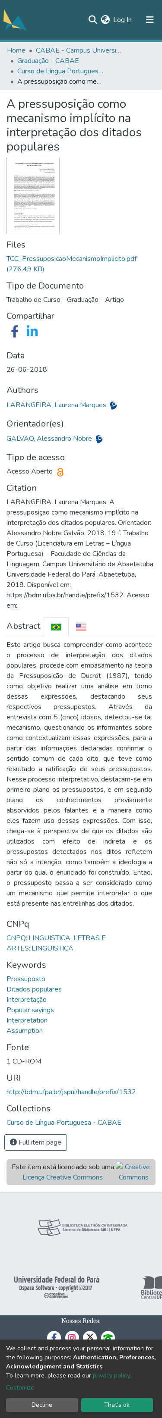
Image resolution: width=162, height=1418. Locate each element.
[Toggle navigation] (150, 19)
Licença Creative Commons (62, 1177)
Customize (20, 1387)
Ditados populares (34, 989)
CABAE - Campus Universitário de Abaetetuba (79, 50)
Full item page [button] (39, 1142)
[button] (105, 20)
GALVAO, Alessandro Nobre (50, 438)
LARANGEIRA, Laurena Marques (57, 405)
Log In (123, 20)
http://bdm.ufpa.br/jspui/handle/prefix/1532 (71, 1092)
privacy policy (111, 1375)
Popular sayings (30, 1010)
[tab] (56, 626)
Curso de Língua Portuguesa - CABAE (60, 71)
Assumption (24, 1030)
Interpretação (26, 999)
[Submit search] (92, 20)
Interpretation (27, 1020)
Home (16, 50)
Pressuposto (25, 979)
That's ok (117, 1405)
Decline (42, 1405)
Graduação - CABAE (48, 61)
